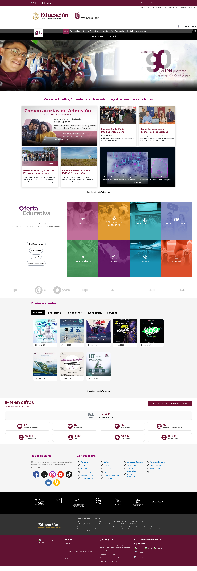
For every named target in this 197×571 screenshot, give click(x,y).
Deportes (107, 468)
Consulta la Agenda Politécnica (98, 391)
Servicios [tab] (112, 312)
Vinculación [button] (141, 31)
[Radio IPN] (40, 290)
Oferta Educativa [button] (90, 31)
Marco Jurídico (70, 547)
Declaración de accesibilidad (110, 558)
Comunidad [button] (75, 31)
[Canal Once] (61, 290)
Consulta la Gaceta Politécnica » (98, 192)
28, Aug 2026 (40, 379)
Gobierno (154, 3)
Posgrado (36, 257)
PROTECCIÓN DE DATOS (187, 7)
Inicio (66, 31)
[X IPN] (44, 474)
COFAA (106, 465)
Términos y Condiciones (108, 562)
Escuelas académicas (111, 475)
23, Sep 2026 (40, 345)
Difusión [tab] (37, 312)
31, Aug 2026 (93, 345)
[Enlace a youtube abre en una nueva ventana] (139, 552)
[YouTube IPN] (60, 474)
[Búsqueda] (163, 3)
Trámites (143, 3)
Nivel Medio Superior (36, 244)
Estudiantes (108, 478)
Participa (68, 544)
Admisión (84, 462)
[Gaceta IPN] (56, 482)
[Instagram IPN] (52, 474)
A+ (189, 26)
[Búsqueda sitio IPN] (195, 31)
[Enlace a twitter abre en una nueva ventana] (148, 548)
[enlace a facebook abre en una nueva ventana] (139, 548)
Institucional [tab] (54, 312)
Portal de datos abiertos (108, 554)
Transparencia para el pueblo (75, 555)
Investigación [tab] (94, 312)
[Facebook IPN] (36, 474)
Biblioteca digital (87, 472)
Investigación (132, 465)
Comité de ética (87, 478)
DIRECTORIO (145, 7)
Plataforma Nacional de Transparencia (78, 551)
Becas (83, 465)
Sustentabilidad (155, 465)
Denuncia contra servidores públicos (149, 539)
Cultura (106, 462)
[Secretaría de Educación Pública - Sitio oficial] (51, 16)
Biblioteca (84, 468)
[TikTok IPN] (69, 474)
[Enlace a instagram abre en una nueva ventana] (158, 548)
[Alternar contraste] (186, 26)
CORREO (153, 7)
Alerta (67, 558)
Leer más (103, 550)
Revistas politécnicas (157, 462)
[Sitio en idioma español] (178, 26)
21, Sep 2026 (66, 345)
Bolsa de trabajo (87, 475)
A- (193, 26)
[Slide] (57, 143)
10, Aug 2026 (93, 379)
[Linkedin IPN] (48, 482)
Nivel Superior (36, 250)
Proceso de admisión (36, 263)
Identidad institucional (135, 462)
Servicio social (155, 468)
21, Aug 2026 (66, 379)
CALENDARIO (162, 7)
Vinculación (154, 472)
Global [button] (130, 31)
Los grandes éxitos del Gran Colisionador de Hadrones (59, 140)
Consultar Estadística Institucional (171, 403)
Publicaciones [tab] (74, 312)
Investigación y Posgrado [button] (112, 31)
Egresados (108, 472)
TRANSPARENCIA (173, 7)
